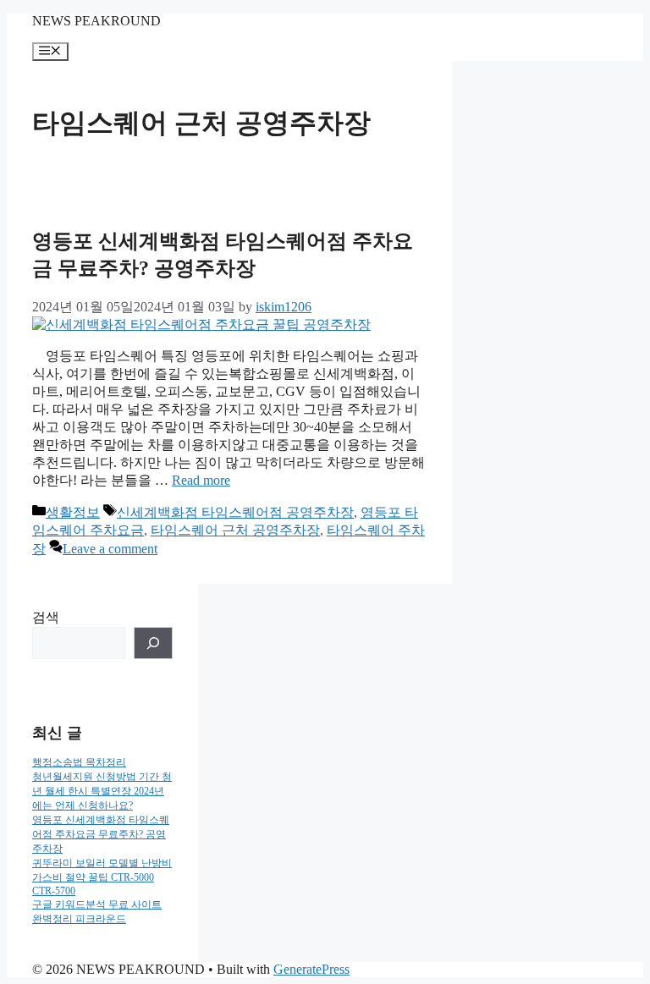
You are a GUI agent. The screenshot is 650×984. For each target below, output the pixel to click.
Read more (201, 480)
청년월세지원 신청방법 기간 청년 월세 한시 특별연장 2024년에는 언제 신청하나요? (102, 791)
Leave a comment (110, 548)
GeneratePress (311, 969)
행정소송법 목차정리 (79, 762)
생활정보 (73, 512)
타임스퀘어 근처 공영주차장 (235, 530)
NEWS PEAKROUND (96, 21)
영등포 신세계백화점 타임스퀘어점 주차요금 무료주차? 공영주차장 (100, 834)
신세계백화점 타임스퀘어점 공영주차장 (235, 512)
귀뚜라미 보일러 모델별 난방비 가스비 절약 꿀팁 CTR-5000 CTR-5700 (102, 877)
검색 (45, 617)
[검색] (153, 643)
